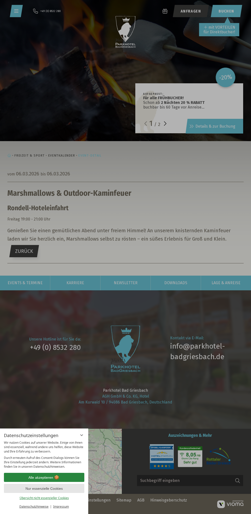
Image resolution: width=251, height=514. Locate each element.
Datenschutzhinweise (34, 506)
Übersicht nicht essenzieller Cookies (44, 498)
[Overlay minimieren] (81, 435)
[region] (44, 455)
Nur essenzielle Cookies (44, 488)
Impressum (61, 506)
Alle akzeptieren (40, 477)
